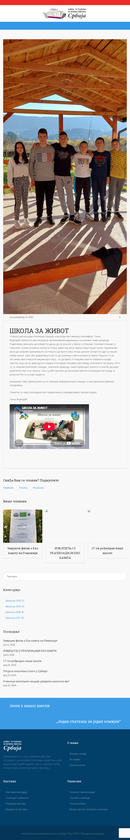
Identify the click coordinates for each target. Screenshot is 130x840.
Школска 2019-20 (15, 607)
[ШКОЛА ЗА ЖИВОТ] (65, 177)
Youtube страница (80, 798)
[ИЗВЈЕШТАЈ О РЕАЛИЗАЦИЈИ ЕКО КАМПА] (65, 526)
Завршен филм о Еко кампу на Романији (30, 640)
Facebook (8, 487)
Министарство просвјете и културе (89, 809)
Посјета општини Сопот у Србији (25, 671)
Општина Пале (78, 804)
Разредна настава (15, 804)
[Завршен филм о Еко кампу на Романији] (22, 526)
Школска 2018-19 (15, 612)
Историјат (75, 760)
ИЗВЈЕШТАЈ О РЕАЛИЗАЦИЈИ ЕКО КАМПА (65, 553)
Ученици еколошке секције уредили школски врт (36, 681)
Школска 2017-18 (15, 618)
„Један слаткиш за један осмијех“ (88, 721)
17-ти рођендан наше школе (22, 661)
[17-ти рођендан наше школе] (107, 526)
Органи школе (77, 765)
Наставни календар (16, 792)
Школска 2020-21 (15, 601)
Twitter (23, 487)
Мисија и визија (78, 754)
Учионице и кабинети (17, 798)
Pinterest (38, 487)
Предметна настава (16, 809)
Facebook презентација (82, 792)
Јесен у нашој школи (29, 705)
